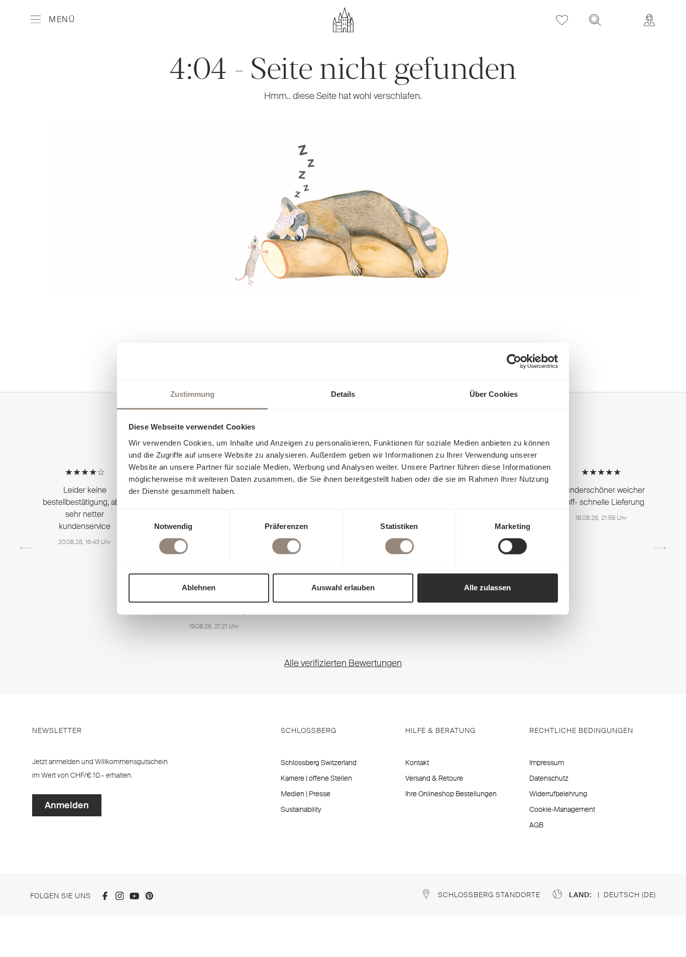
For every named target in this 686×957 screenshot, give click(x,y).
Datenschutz (548, 778)
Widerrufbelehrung (558, 793)
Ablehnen (198, 588)
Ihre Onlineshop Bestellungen (451, 793)
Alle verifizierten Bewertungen (343, 663)
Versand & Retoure (434, 778)
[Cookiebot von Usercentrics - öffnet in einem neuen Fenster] (514, 361)
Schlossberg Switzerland (319, 762)
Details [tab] (343, 394)
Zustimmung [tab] (192, 394)
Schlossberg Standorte (489, 894)
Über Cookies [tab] (494, 394)
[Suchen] (595, 20)
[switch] (286, 546)
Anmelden (67, 805)
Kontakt (417, 762)
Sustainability (301, 809)
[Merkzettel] (561, 20)
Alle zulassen (487, 588)
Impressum (546, 762)
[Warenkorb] (622, 13)
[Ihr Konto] (649, 20)
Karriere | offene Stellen (316, 778)
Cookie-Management (562, 809)
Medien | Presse (305, 793)
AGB (536, 824)
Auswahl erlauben (343, 588)
